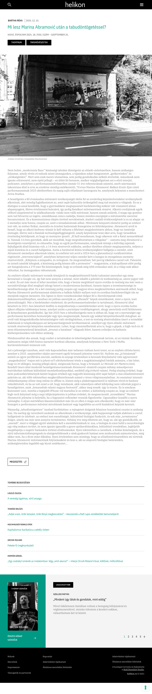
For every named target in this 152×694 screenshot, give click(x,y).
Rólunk (11, 656)
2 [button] (128, 636)
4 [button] (136, 636)
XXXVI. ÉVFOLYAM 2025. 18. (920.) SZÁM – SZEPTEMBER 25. (38, 34)
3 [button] (132, 636)
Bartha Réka (15, 20)
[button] (141, 4)
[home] (75, 4)
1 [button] (124, 636)
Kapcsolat (47, 656)
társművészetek (39, 42)
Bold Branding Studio (133, 669)
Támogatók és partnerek (19, 673)
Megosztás (16, 461)
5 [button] (140, 636)
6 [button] (144, 636)
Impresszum (14, 667)
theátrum (16, 42)
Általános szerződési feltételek (57, 667)
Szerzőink (12, 662)
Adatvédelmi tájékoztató (54, 662)
